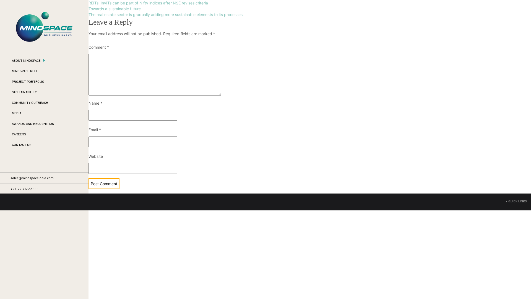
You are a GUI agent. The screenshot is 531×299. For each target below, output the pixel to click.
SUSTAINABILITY (24, 92)
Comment (98, 47)
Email (94, 129)
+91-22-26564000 (24, 189)
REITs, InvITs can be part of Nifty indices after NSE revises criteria (148, 3)
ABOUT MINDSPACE (26, 61)
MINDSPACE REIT (24, 71)
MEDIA (16, 113)
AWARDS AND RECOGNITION (33, 124)
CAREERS (19, 134)
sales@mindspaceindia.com (32, 178)
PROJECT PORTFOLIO (28, 82)
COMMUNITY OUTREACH (30, 103)
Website (95, 156)
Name (95, 103)
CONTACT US (22, 145)
